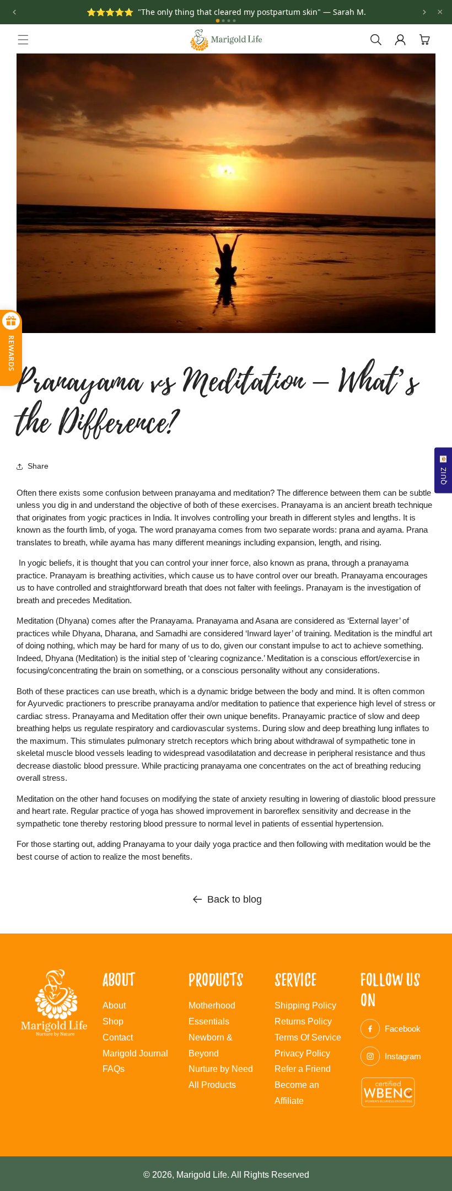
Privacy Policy (302, 1053)
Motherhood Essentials (212, 1013)
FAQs (114, 1069)
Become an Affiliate (297, 1093)
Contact (118, 1037)
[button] (23, 40)
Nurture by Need (221, 1069)
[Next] (424, 12)
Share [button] (38, 466)
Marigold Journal (135, 1053)
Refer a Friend (303, 1069)
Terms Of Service (308, 1037)
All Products (212, 1085)
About (114, 1005)
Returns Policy (303, 1021)
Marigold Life (201, 1174)
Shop (113, 1021)
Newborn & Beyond (211, 1045)
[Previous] (14, 12)
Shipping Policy (305, 1005)
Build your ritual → (301, 18)
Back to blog (234, 899)
